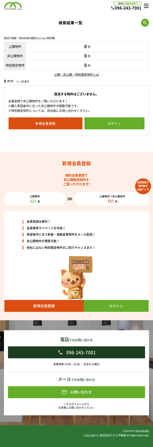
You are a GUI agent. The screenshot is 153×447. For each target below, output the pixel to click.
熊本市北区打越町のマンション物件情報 (37, 37)
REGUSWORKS (142, 430)
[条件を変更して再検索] (145, 23)
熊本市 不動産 (10, 37)
